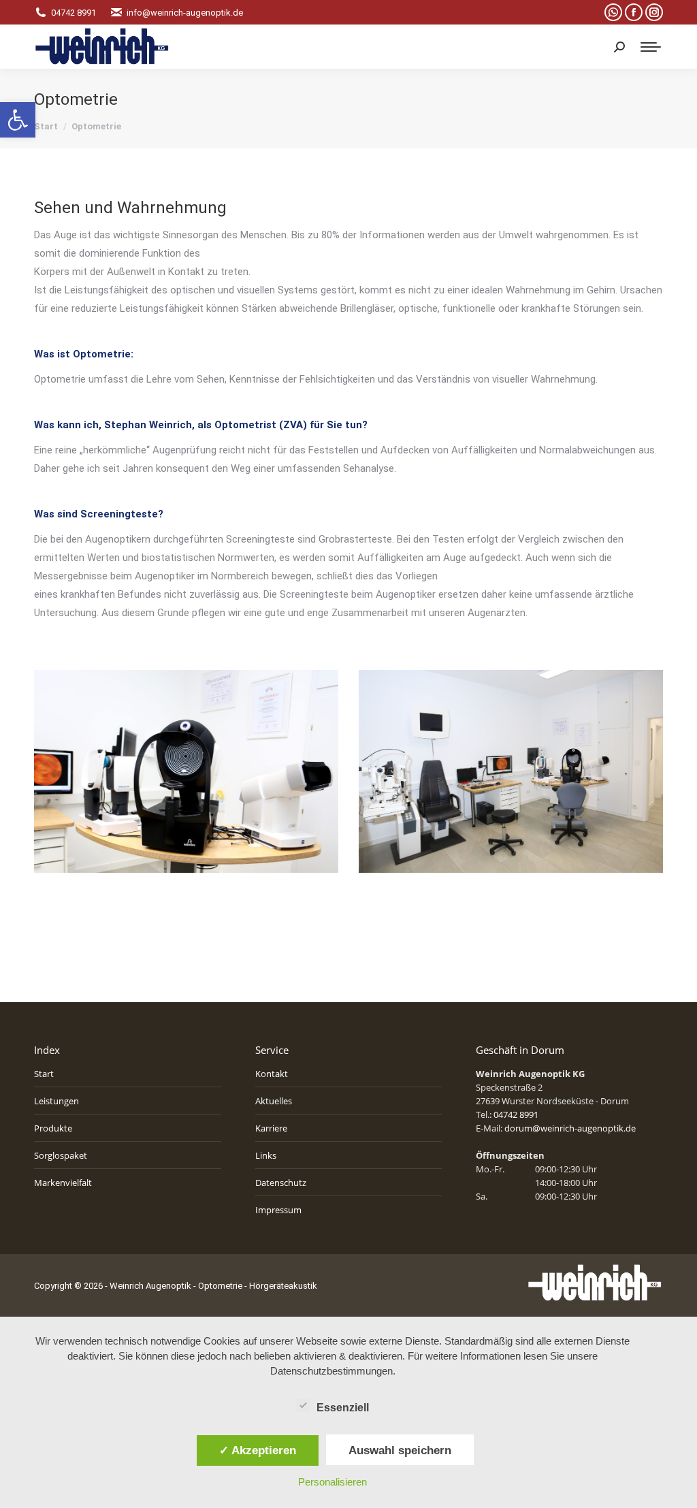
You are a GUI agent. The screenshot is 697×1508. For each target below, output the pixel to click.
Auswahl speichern (399, 1450)
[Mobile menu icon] (650, 47)
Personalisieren (332, 1482)
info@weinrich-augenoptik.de (185, 12)
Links (265, 1155)
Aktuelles (273, 1101)
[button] (17, 120)
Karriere (271, 1128)
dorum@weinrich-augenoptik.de (570, 1128)
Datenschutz (280, 1182)
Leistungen (56, 1101)
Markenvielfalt (63, 1182)
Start (44, 1074)
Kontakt (271, 1074)
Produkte (53, 1128)
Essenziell (343, 1407)
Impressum (278, 1210)
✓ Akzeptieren (257, 1450)
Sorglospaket (60, 1155)
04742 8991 (73, 12)
